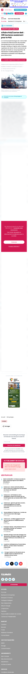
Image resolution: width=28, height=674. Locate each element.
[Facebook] (7, 563)
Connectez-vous (18, 228)
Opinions (3, 611)
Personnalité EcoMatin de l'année (11, 614)
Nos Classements (6, 603)
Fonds (3, 630)
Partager (7, 426)
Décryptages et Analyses (10, 417)
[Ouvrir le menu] (2, 13)
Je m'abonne (19, 13)
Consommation (5, 648)
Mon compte (5, 656)
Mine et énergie (5, 606)
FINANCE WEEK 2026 (20, 10)
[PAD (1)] (14, 81)
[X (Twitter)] (12, 563)
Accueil (3, 417)
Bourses (3, 627)
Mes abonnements (6, 659)
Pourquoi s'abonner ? (14, 246)
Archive (4, 421)
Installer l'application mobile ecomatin (14, 60)
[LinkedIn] (16, 563)
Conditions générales (7, 672)
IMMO (3, 643)
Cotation (3, 624)
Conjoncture (5, 608)
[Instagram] (21, 563)
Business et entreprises (8, 595)
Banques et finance (7, 598)
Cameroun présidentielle (8, 616)
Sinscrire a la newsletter (14, 445)
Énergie (3, 646)
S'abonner (14, 242)
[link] (14, 392)
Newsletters (4, 662)
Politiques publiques (7, 600)
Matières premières (7, 632)
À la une (3, 592)
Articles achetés (6, 664)
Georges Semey (9, 71)
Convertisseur (5, 635)
